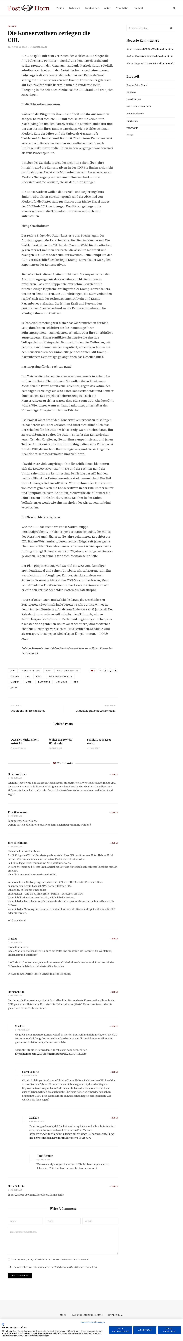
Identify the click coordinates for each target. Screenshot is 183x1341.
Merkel (15, 682)
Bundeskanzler (30, 671)
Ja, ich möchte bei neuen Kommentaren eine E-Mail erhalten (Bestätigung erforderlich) (53, 1267)
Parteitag (44, 682)
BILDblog (131, 92)
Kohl (39, 676)
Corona (15, 676)
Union (14, 688)
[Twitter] (11, 72)
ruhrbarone (132, 121)
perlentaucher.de (135, 113)
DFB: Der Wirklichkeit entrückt (158, 49)
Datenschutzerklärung (87, 1315)
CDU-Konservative (67, 671)
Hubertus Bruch (17, 774)
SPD (76, 682)
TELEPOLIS (132, 128)
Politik (12, 26)
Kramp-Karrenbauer (60, 676)
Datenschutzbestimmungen (93, 1322)
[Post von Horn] (28, 8)
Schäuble (61, 682)
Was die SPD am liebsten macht (28, 710)
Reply (115, 774)
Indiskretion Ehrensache (139, 106)
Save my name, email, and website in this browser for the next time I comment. (50, 1259)
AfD (13, 671)
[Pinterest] (115, 670)
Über (63, 1315)
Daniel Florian (134, 99)
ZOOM (130, 135)
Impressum (115, 1315)
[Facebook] (11, 64)
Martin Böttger (134, 63)
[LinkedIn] (11, 79)
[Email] (11, 87)
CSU (28, 676)
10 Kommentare (38, 47)
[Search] (174, 8)
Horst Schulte (16, 992)
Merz (29, 682)
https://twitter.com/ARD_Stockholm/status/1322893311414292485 (51, 1053)
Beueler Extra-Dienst (137, 85)
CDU (48, 671)
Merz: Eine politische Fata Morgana (95, 710)
